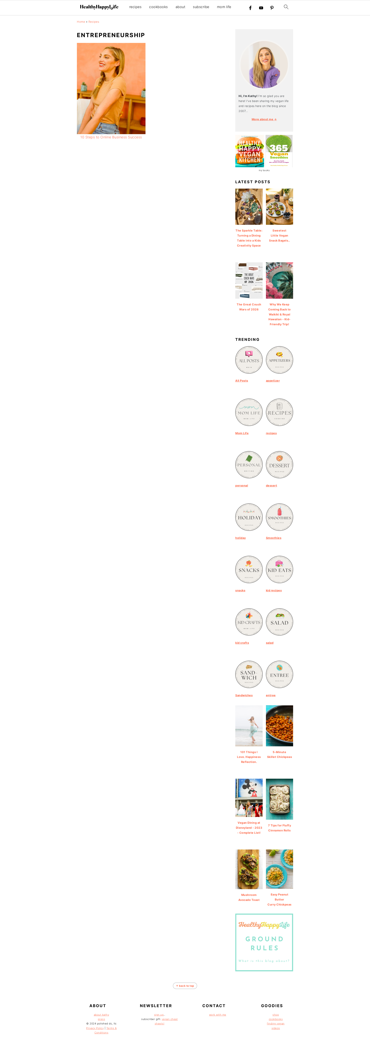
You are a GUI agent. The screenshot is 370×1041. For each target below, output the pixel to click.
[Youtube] (261, 8)
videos (276, 1028)
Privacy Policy (95, 1028)
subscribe (201, 7)
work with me (217, 1014)
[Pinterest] (272, 8)
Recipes (93, 21)
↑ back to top (185, 985)
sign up (159, 1014)
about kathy (101, 1014)
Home (81, 21)
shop (275, 1014)
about (180, 7)
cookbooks (158, 7)
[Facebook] (250, 8)
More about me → (264, 119)
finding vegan (276, 1023)
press (101, 1019)
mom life (224, 7)
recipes (135, 7)
